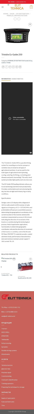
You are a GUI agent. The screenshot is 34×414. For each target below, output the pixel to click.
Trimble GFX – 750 (6, 275)
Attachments (5, 354)
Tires (3, 405)
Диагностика (5, 369)
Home (5, 14)
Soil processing (6, 343)
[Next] (33, 270)
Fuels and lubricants (7, 402)
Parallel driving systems (17, 15)
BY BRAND (11, 60)
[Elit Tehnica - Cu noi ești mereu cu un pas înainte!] (17, 7)
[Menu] (2, 7)
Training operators (7, 383)
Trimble (8, 62)
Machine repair (6, 372)
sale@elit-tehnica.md (8, 316)
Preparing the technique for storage (12, 387)
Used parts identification (9, 380)
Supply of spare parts (8, 398)
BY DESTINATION (22, 14)
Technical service (6, 365)
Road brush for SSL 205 (24, 278)
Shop (12, 14)
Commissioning (6, 376)
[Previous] (1, 270)
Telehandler (5, 339)
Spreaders (4, 347)
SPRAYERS (4, 336)
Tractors (4, 328)
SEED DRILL (5, 332)
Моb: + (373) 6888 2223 (9, 312)
